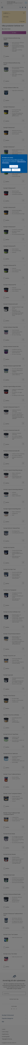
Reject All (16, 169)
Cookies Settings (13, 166)
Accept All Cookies (6, 169)
